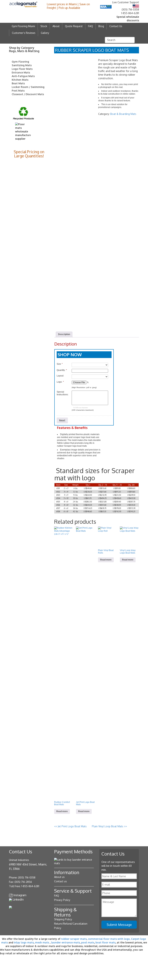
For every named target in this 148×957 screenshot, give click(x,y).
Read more (62, 811)
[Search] (137, 40)
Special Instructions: (62, 393)
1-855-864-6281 (130, 13)
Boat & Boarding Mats (123, 113)
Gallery (45, 32)
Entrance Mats (21, 72)
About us (59, 876)
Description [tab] (64, 334)
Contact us (60, 881)
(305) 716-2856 (23, 881)
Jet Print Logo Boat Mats (70, 826)
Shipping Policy (63, 919)
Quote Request (74, 26)
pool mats (87, 942)
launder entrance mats (65, 942)
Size (60, 364)
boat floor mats (105, 942)
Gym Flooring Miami (23, 26)
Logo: (60, 382)
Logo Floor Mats (22, 68)
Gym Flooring (20, 61)
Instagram (19, 895)
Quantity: (62, 370)
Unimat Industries (19, 859)
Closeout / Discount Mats (28, 94)
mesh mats (42, 942)
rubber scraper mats (74, 938)
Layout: (60, 375)
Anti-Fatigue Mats (23, 76)
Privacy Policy (62, 899)
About (56, 26)
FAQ (90, 26)
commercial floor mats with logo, (109, 938)
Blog (101, 26)
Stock (43, 26)
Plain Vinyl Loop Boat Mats (109, 826)
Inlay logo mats (24, 942)
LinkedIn (18, 899)
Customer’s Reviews (23, 32)
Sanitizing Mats (22, 65)
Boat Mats (18, 83)
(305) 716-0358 (130, 9)
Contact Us (115, 26)
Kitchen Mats (20, 79)
